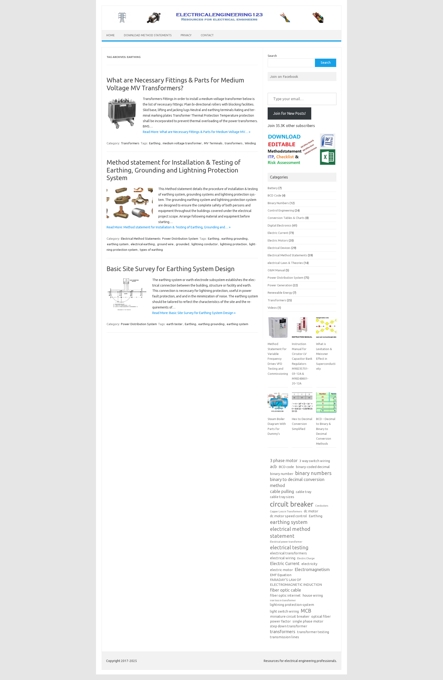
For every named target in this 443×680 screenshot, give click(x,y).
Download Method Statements (147, 35)
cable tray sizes (282, 497)
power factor (280, 621)
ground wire (165, 244)
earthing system (118, 244)
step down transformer (288, 626)
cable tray (303, 492)
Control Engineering (281, 210)
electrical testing (289, 547)
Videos (272, 307)
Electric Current (278, 232)
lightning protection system (292, 605)
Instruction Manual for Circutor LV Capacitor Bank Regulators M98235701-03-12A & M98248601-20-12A (302, 363)
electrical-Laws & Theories (285, 262)
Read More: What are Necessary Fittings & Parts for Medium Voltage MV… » (196, 132)
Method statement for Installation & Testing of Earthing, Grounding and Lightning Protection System (174, 170)
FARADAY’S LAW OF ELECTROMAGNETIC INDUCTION (296, 582)
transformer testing (313, 632)
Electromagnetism (312, 569)
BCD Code (274, 195)
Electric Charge (306, 558)
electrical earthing (143, 244)
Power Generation (280, 285)
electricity (309, 564)
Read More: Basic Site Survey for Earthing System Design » (194, 313)
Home (110, 35)
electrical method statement (290, 532)
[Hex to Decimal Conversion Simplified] (302, 404)
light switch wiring (284, 611)
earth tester (175, 324)
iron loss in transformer (283, 600)
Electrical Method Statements (141, 238)
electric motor (281, 570)
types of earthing (151, 249)
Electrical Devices (279, 247)
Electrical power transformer (286, 541)
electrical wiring (282, 558)
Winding (250, 143)
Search (272, 55)
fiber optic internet (285, 595)
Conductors (321, 505)
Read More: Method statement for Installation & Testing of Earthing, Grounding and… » (168, 227)
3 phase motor (284, 460)
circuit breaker (291, 504)
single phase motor (308, 621)
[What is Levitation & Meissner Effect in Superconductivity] (326, 329)
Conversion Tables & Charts (286, 217)
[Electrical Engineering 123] (221, 22)
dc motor (311, 511)
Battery (273, 188)
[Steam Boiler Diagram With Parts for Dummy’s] (278, 404)
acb (273, 466)
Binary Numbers (278, 203)
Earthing (154, 143)
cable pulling (282, 491)
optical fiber (321, 616)
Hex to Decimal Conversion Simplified (302, 423)
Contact (207, 35)
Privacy (186, 35)
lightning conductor (205, 244)
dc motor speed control (288, 516)
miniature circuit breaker (289, 616)
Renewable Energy (280, 292)
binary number (281, 474)
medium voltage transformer (182, 143)
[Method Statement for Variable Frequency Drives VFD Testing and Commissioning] (278, 329)
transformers (233, 143)
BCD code (286, 467)
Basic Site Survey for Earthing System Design (171, 268)
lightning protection (233, 244)
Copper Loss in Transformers (286, 511)
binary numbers (313, 473)
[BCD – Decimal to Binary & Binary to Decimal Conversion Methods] (326, 404)
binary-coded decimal (313, 467)
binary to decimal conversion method (297, 482)
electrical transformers (288, 553)
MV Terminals (213, 143)
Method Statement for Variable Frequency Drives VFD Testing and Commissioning (278, 358)
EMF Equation (280, 575)
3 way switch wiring (314, 461)
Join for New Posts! (289, 113)
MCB (306, 611)
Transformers (130, 143)
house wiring (312, 595)
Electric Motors (278, 240)
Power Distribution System (180, 238)
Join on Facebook (284, 76)
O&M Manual (276, 270)
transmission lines (284, 637)
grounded (182, 244)
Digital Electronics (279, 225)
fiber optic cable (285, 590)
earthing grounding (235, 238)
